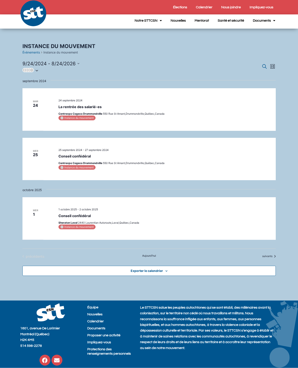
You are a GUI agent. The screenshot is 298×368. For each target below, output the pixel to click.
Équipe (92, 307)
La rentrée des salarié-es (80, 107)
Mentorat (202, 20)
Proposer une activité (103, 335)
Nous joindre (231, 7)
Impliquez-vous (261, 7)
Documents (262, 20)
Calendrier (204, 7)
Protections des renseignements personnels (109, 351)
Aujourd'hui (149, 255)
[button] (141, 70)
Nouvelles (178, 20)
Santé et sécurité (231, 20)
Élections (180, 7)
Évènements (31, 52)
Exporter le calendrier (147, 271)
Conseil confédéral (74, 156)
